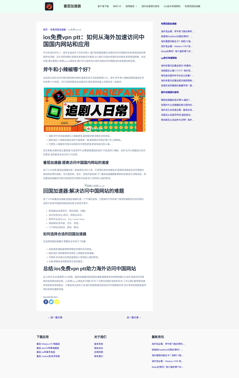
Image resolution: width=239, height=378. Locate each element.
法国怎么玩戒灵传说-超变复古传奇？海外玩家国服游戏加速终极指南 (177, 115)
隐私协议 (98, 348)
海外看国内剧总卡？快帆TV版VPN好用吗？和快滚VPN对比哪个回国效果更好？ (177, 41)
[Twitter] (51, 301)
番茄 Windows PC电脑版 (48, 344)
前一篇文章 (55, 317)
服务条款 (98, 344)
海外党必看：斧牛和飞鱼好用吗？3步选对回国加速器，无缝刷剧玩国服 (177, 31)
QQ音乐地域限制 (172, 6)
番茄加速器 (72, 6)
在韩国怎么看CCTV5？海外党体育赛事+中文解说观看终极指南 (177, 70)
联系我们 (98, 356)
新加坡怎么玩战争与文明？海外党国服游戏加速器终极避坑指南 (177, 120)
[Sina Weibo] (56, 301)
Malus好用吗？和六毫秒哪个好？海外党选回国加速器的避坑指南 (177, 51)
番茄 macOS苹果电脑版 (48, 348)
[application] (135, 6)
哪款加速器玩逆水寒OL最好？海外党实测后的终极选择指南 (177, 100)
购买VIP (117, 6)
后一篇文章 (134, 317)
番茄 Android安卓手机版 (48, 356)
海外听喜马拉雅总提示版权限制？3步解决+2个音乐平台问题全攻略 (177, 80)
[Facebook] (45, 301)
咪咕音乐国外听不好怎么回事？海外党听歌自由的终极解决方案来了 (177, 75)
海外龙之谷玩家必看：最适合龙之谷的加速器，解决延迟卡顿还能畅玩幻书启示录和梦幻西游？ (177, 110)
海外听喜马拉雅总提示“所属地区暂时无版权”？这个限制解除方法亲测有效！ (177, 66)
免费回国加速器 (192, 6)
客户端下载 (103, 6)
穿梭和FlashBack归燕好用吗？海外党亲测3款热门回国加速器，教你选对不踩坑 (177, 36)
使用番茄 (130, 6)
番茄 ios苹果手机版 (46, 352)
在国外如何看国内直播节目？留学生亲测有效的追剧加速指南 (177, 85)
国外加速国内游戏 (150, 6)
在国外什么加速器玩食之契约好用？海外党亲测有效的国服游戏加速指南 (177, 105)
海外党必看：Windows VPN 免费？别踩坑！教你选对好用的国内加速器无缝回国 (177, 46)
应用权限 (98, 352)
